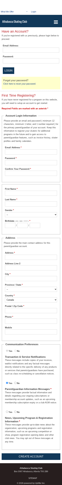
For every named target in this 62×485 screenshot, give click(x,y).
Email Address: (11, 45)
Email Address (12, 147)
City (7, 274)
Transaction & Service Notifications (25, 356)
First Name (10, 189)
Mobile (8, 327)
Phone (8, 317)
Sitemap (32, 478)
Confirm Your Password (17, 169)
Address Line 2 (12, 263)
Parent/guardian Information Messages (27, 389)
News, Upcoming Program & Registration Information (29, 419)
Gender (8, 210)
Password (10, 158)
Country (9, 295)
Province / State (13, 285)
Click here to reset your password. (19, 84)
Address (9, 253)
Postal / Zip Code (14, 306)
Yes (10, 351)
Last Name (10, 199)
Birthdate (17, 221)
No (18, 351)
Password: (8, 56)
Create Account (31, 456)
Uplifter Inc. (40, 483)
